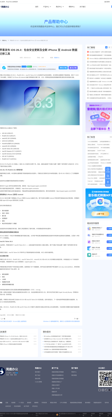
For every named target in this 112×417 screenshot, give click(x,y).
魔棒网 (36, 402)
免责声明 (85, 414)
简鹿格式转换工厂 (97, 228)
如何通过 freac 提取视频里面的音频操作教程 (55, 349)
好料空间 (8, 406)
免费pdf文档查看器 (102, 172)
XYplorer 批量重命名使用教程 (95, 166)
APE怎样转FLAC (105, 153)
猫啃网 (29, 402)
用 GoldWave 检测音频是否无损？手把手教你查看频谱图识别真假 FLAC (58, 336)
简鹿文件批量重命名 (98, 234)
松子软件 (26, 406)
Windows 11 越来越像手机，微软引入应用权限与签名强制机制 (61, 321)
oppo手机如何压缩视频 (93, 163)
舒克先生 (35, 406)
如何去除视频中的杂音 (93, 153)
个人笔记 (21, 402)
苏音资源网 (17, 406)
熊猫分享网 (53, 402)
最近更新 (107, 1)
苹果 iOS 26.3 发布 (20, 315)
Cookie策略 (38, 382)
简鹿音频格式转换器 (14, 67)
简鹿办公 (56, 57)
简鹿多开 (94, 254)
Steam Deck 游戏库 (92, 178)
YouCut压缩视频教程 (93, 141)
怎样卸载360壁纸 (92, 156)
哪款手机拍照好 (91, 150)
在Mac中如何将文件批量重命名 (95, 169)
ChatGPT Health (101, 150)
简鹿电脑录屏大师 (57, 395)
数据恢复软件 (98, 402)
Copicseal (90, 181)
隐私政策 (37, 378)
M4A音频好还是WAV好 (93, 147)
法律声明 (93, 414)
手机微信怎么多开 (99, 181)
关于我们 (83, 7)
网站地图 (101, 414)
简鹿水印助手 (96, 241)
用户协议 (37, 375)
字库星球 (44, 402)
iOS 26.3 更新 (10, 315)
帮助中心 (72, 7)
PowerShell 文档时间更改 (103, 144)
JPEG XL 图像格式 (104, 184)
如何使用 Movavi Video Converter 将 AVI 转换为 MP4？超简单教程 (58, 339)
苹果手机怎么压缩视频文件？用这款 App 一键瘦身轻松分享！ (58, 341)
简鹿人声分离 (96, 247)
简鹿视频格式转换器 (58, 378)
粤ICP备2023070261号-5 (42, 414)
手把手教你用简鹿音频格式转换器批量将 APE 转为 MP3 (58, 346)
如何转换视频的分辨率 (93, 159)
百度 (6, 402)
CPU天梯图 (63, 402)
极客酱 (13, 402)
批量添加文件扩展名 (105, 159)
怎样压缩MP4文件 (103, 178)
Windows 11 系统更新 (106, 163)
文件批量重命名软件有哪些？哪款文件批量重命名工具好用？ (58, 352)
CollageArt (100, 156)
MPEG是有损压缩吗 (92, 184)
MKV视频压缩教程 (105, 147)
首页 (36, 7)
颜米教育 (87, 402)
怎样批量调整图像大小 (105, 141)
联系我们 (37, 372)
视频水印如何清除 (92, 172)
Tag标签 (109, 414)
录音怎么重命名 (91, 144)
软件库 (107, 402)
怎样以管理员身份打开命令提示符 (96, 175)
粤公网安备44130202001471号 (67, 414)
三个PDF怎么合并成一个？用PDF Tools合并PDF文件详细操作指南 (58, 344)
